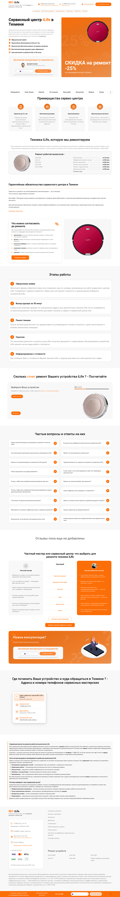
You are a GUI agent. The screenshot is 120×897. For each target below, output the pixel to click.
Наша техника (29, 92)
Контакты (77, 11)
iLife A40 (38, 164)
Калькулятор (80, 92)
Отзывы (85, 11)
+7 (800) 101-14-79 (68, 3)
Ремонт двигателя (79, 162)
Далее (17, 413)
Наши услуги (52, 830)
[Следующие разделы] (110, 92)
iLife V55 (38, 162)
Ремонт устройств (49, 11)
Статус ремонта (88, 4)
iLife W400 (38, 166)
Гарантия (41, 92)
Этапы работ (67, 92)
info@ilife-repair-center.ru (22, 831)
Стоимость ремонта (54, 811)
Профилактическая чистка (82, 160)
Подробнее (42, 36)
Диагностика (77, 157)
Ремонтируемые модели (56, 827)
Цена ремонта (60, 11)
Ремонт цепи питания (80, 164)
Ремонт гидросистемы (80, 166)
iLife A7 (37, 160)
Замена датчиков (79, 169)
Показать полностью (16, 211)
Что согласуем (53, 92)
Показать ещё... (78, 171)
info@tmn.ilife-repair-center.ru (28, 720)
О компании (36, 11)
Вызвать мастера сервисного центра (60, 625)
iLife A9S (38, 157)
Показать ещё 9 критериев (60, 619)
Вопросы (91, 92)
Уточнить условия (20, 257)
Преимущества (15, 92)
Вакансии (70, 11)
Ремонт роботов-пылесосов (49, 154)
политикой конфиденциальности (46, 74)
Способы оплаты (53, 838)
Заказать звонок (104, 4)
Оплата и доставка (54, 814)
